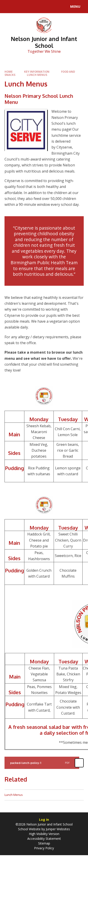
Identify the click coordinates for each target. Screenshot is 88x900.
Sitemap (44, 843)
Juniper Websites (58, 829)
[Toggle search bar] (8, 6)
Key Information (36, 71)
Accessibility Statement (44, 838)
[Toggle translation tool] (19, 6)
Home (9, 71)
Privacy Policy (44, 848)
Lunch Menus (37, 75)
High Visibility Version (44, 834)
